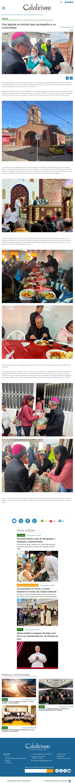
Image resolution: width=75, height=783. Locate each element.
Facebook (66, 2)
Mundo (20, 629)
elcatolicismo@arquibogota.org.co (42, 760)
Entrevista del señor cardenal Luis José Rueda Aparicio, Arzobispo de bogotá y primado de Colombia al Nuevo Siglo (36, 546)
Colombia (21, 535)
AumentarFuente (67, 78)
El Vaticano (8, 762)
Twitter (70, 2)
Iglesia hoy (8, 14)
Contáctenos (60, 756)
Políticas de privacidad (63, 758)
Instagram (68, 2)
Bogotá (13, 14)
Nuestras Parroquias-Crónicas (28, 585)
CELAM (7, 760)
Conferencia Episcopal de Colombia (15, 758)
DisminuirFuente (71, 78)
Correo (7, 756)
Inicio (3, 14)
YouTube (72, 2)
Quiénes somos (61, 754)
